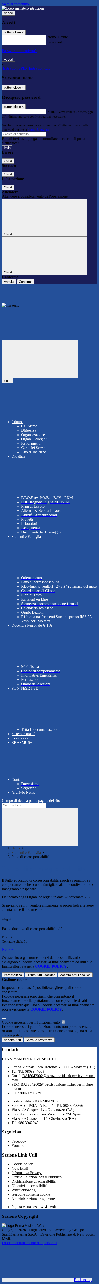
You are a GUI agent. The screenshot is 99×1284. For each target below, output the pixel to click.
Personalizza (13, 975)
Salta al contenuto (15, 4)
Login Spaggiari (38, 129)
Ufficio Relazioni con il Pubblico (37, 1177)
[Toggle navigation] (40, 359)
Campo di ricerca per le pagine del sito (31, 801)
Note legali (20, 1168)
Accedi (8, 13)
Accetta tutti (75, 975)
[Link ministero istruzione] (23, 8)
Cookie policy (22, 1164)
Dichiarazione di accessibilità (34, 1181)
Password (54, 42)
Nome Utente (57, 37)
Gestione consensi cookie (31, 1194)
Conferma (25, 282)
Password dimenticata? (19, 51)
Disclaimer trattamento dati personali (29, 1243)
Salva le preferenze (39, 1040)
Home (16, 848)
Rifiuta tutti (41, 975)
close (7, 380)
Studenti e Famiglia (26, 852)
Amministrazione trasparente (33, 1199)
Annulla (9, 282)
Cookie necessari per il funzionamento (31, 1022)
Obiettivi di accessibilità (30, 1186)
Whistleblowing (24, 1190)
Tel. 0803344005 (31, 1071)
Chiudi (8, 161)
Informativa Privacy (27, 1173)
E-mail (52, 111)
